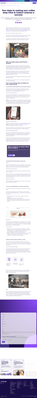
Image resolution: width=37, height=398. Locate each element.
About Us (31, 382)
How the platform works (12, 382)
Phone (2, 328)
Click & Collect (18, 35)
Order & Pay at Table (12, 393)
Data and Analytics (12, 388)
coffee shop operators (14, 65)
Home (1, 5)
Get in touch (31, 386)
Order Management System (13, 383)
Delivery (11, 390)
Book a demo (31, 385)
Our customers (25, 382)
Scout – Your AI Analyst (12, 389)
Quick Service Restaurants (20, 382)
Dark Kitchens (18, 385)
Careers (31, 383)
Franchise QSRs (18, 383)
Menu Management (12, 386)
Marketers (18, 386)
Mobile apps (11, 392)
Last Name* (3, 316)
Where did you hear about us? (5, 333)
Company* (3, 321)
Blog (2, 5)
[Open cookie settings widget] (1, 397)
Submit (3, 341)
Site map (35, 396)
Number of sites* (4, 323)
